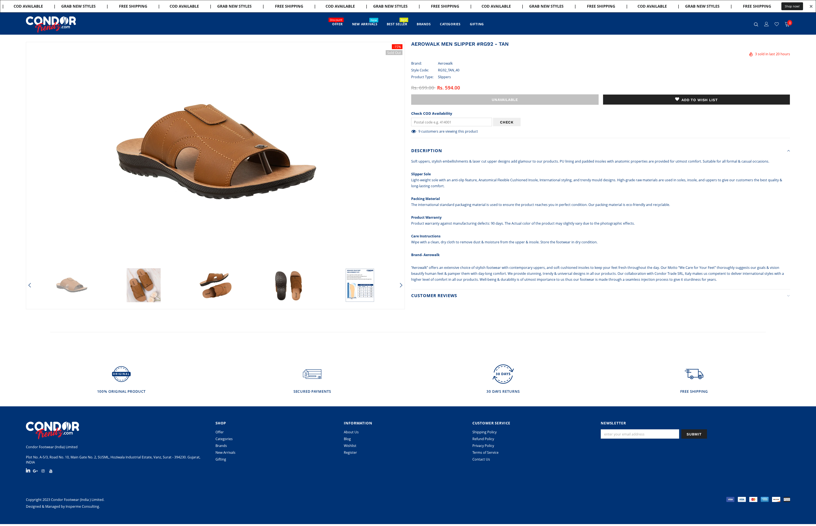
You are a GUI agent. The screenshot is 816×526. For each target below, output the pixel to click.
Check (507, 122)
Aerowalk (445, 63)
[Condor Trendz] (117, 430)
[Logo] (51, 24)
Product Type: (422, 77)
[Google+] (35, 471)
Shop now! (792, 6)
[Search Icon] (756, 24)
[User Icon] (766, 24)
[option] (215, 153)
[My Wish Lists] (777, 24)
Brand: (416, 63)
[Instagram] (43, 471)
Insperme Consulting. (83, 506)
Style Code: (420, 70)
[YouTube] (51, 471)
